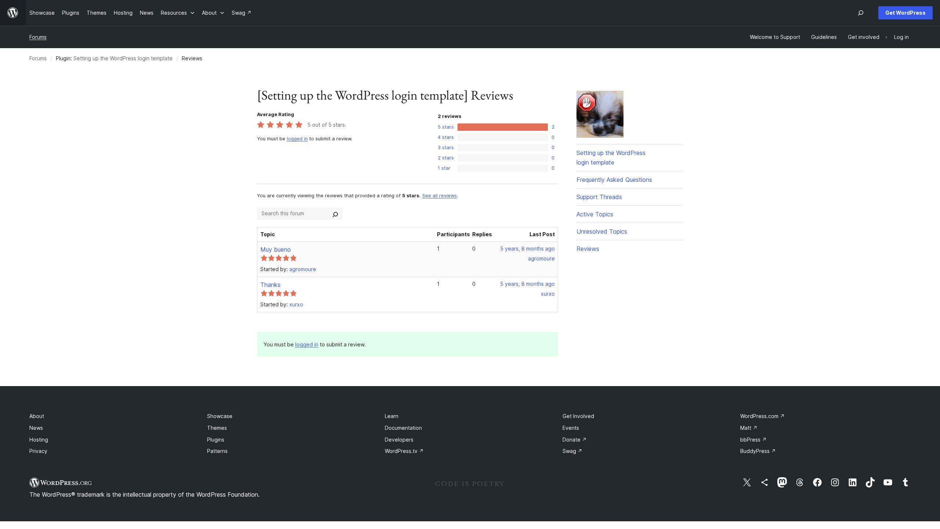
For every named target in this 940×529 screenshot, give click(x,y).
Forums (38, 37)
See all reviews (439, 195)
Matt (749, 428)
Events (571, 428)
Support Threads (599, 197)
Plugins (215, 439)
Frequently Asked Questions (614, 179)
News (36, 428)
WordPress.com (762, 416)
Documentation (403, 428)
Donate (575, 439)
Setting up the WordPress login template (123, 58)
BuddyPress (758, 451)
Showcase (219, 416)
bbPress (753, 439)
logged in (297, 138)
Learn (391, 416)
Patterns (217, 451)
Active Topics (594, 214)
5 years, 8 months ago (527, 248)
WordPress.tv (404, 451)
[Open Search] (860, 13)
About (36, 416)
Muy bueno (275, 249)
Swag (572, 451)
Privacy (38, 451)
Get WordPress (905, 13)
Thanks (270, 284)
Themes (217, 428)
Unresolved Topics (601, 231)
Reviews (587, 248)
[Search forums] (335, 213)
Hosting (38, 439)
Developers (399, 439)
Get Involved (578, 416)
